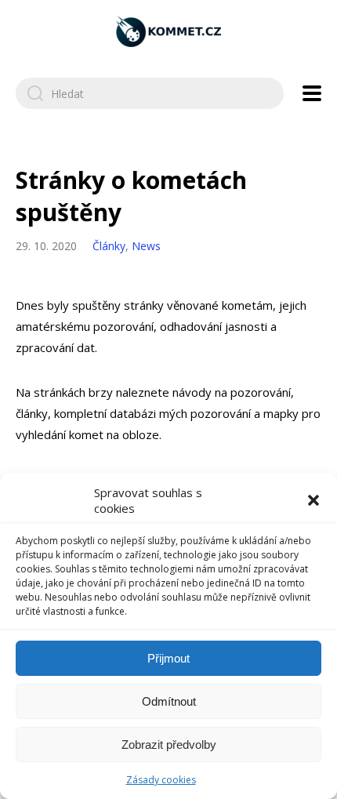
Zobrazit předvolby (168, 744)
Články (108, 245)
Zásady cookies (161, 779)
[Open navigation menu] (311, 93)
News (146, 245)
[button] (313, 500)
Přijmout (168, 658)
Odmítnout (169, 701)
